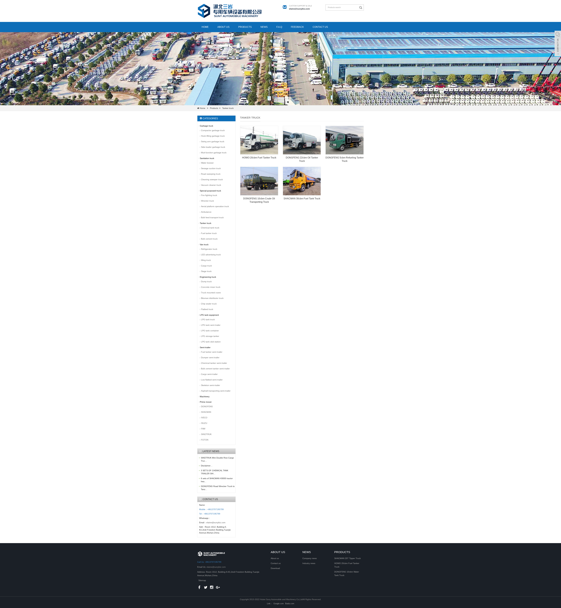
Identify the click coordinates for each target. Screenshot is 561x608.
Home (205, 27)
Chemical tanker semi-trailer (214, 363)
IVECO (204, 417)
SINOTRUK (206, 434)
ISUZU (204, 423)
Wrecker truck (207, 201)
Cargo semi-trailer (209, 374)
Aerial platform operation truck (215, 206)
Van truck (204, 244)
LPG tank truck (208, 319)
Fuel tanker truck (209, 233)
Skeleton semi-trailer (210, 385)
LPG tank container (210, 330)
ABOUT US (278, 552)
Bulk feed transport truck (212, 217)
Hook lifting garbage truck (213, 136)
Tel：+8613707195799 (209, 514)
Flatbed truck (207, 309)
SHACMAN (206, 412)
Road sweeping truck (210, 174)
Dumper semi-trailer (210, 357)
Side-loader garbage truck (213, 147)
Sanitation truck (207, 158)
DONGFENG (207, 406)
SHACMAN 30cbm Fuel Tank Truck (302, 198)
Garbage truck (206, 126)
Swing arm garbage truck (212, 141)
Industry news (308, 563)
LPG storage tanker (210, 336)
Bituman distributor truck (212, 298)
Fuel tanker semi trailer (211, 352)
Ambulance (206, 212)
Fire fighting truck (209, 195)
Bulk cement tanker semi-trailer (215, 368)
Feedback (297, 27)
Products (245, 27)
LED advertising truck (211, 254)
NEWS (306, 552)
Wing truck (206, 260)
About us (223, 27)
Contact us (320, 27)
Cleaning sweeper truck (212, 179)
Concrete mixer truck (210, 287)
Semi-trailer (205, 347)
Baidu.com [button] (289, 603)
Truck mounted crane (211, 292)
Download (275, 568)
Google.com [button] (278, 603)
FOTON (204, 440)
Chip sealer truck (209, 304)
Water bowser (207, 163)
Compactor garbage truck (213, 130)
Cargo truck (206, 266)
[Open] (558, 44)
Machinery (204, 396)
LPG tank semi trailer (210, 325)
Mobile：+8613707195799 (211, 509)
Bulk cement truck (209, 239)
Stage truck (206, 271)
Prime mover (206, 402)
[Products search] (361, 8)
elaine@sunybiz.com (299, 9)
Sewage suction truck (211, 168)
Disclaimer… (207, 465)
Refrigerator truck (209, 249)
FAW (203, 429)
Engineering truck (208, 277)
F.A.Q (279, 27)
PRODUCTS (342, 552)
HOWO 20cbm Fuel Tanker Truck (259, 157)
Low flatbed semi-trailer (212, 380)
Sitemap (202, 580)
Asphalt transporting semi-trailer (216, 391)
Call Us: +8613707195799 (209, 562)
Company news (309, 558)
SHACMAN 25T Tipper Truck (347, 558)
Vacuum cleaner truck (211, 185)
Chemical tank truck (210, 228)
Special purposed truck (210, 191)
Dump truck (206, 281)
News (264, 27)
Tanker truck (228, 108)
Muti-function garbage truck (213, 152)
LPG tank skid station (211, 342)
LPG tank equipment (209, 315)
